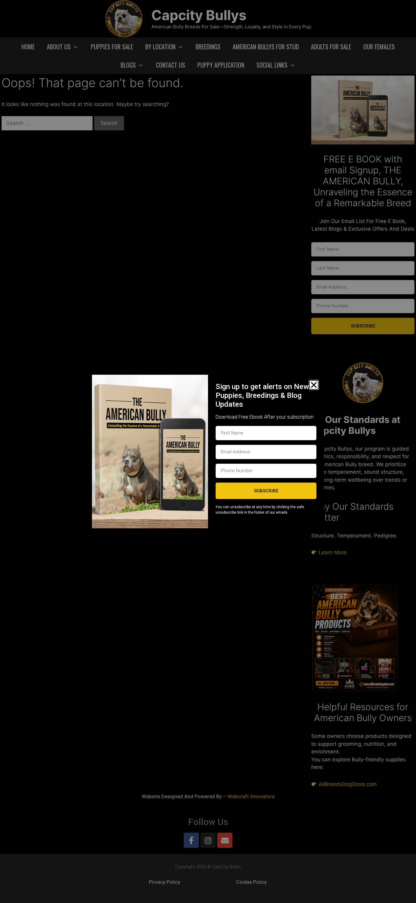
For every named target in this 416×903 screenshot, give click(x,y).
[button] (314, 385)
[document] (208, 451)
